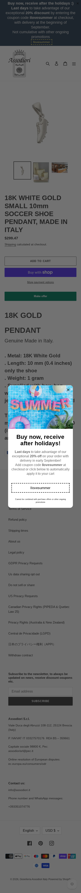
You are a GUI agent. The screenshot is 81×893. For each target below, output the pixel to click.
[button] (40, 488)
